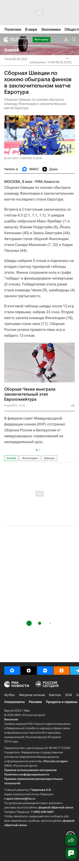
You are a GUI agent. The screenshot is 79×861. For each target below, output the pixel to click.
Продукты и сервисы (61, 702)
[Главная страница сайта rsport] (25, 39)
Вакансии (11, 719)
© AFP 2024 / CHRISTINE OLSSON (23, 158)
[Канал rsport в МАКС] (12, 670)
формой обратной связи (56, 807)
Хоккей (11, 458)
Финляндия (30, 458)
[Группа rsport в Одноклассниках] (62, 670)
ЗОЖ (68, 695)
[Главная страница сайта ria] (4, 39)
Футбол (9, 695)
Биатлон (55, 695)
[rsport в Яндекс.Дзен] (29, 670)
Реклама (35, 702)
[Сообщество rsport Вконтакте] (45, 670)
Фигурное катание (32, 695)
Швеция (49, 458)
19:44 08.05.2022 (16, 59)
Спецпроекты (14, 702)
